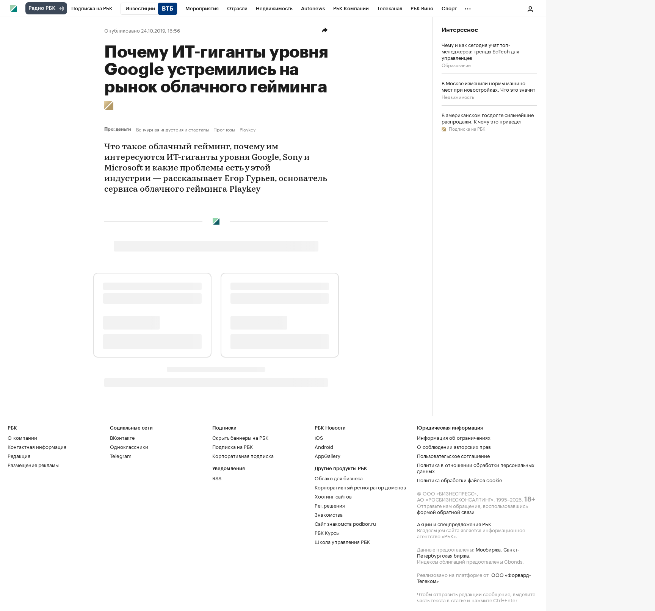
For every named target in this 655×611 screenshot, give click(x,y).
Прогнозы (224, 129)
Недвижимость (458, 96)
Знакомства (329, 514)
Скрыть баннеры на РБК (240, 437)
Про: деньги (118, 129)
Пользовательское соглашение (453, 455)
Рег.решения (330, 505)
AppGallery (327, 455)
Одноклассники (129, 446)
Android (324, 446)
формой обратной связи (446, 511)
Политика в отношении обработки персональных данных (475, 467)
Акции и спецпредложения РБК (454, 523)
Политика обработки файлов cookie (459, 479)
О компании (22, 437)
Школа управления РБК (342, 541)
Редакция (19, 455)
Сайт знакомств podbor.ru (345, 523)
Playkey (247, 129)
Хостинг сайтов (333, 496)
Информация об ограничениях (453, 437)
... (467, 7)
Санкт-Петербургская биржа (468, 552)
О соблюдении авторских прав (454, 446)
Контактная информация (37, 446)
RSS (216, 477)
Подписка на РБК (466, 128)
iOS (319, 437)
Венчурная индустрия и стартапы (172, 129)
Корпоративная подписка (243, 455)
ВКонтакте (122, 437)
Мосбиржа (488, 549)
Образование (456, 64)
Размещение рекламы (33, 464)
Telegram (121, 455)
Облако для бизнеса (339, 477)
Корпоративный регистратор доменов (360, 487)
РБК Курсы (327, 532)
